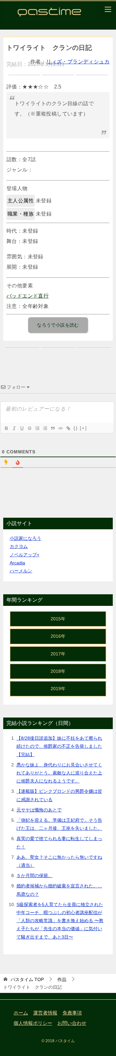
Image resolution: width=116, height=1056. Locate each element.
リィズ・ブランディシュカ (78, 61)
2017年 (58, 653)
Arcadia (17, 562)
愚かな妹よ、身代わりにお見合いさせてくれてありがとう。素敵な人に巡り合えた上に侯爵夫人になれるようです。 (59, 772)
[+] (83, 428)
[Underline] (21, 428)
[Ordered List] (37, 428)
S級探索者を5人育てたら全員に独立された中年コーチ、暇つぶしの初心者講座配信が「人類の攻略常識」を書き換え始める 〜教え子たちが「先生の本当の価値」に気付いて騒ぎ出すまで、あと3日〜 (59, 921)
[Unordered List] (45, 428)
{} (75, 428)
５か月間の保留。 (34, 875)
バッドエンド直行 (27, 296)
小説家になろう (25, 538)
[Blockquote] (52, 428)
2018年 (58, 671)
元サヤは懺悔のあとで (39, 809)
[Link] (68, 428)
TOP (27, 979)
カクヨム (19, 546)
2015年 (58, 618)
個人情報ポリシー (33, 1023)
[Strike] (29, 428)
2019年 (58, 688)
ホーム (21, 1012)
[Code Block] (60, 428)
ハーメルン (21, 570)
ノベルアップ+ (24, 554)
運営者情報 (45, 1012)
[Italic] (14, 428)
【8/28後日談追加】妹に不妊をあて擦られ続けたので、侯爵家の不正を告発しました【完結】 (59, 746)
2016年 (58, 636)
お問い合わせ (71, 1023)
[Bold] (6, 428)
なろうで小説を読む (58, 325)
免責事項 (72, 1012)
